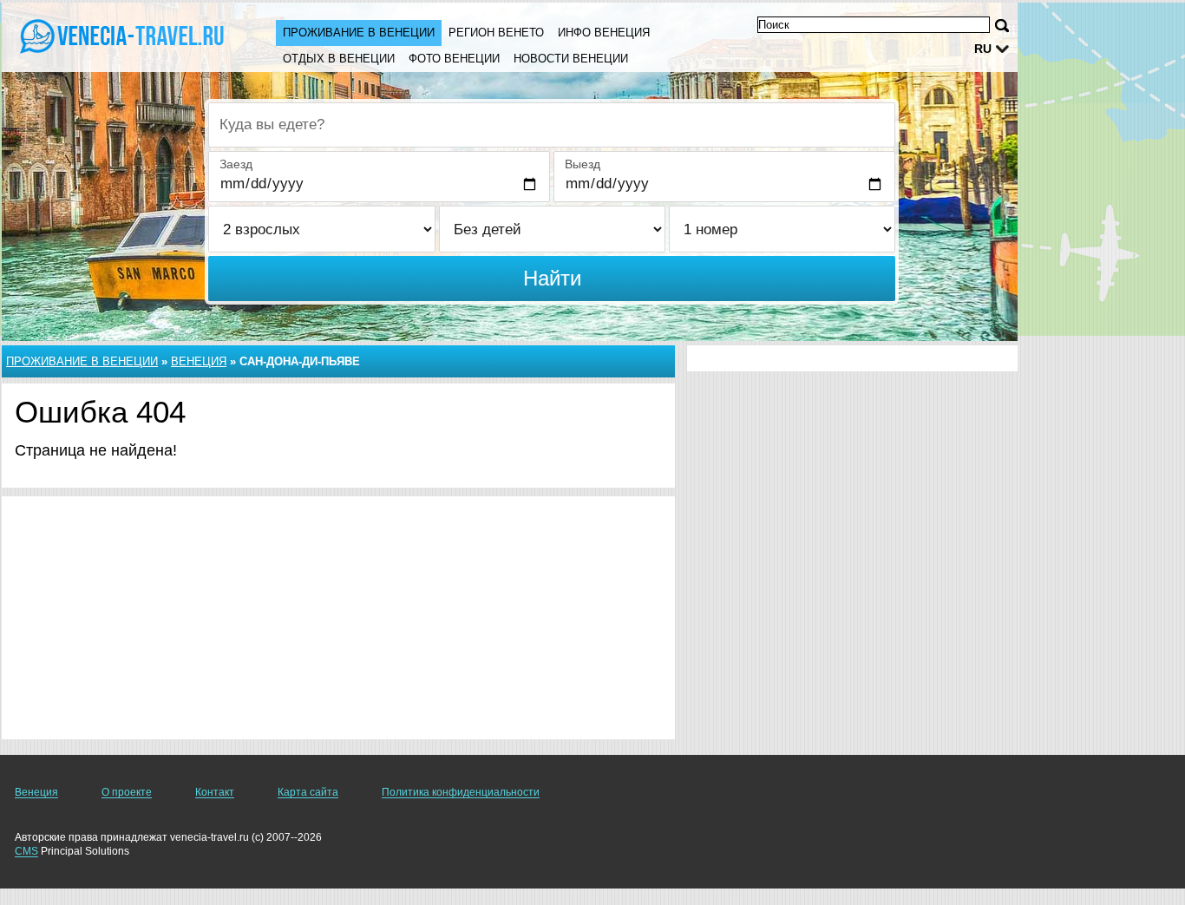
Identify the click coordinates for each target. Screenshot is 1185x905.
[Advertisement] (338, 617)
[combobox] (551, 125)
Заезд (235, 164)
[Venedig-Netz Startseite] (121, 36)
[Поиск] (1002, 25)
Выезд (582, 164)
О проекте (126, 792)
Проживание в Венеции (359, 32)
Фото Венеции (454, 58)
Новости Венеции (571, 58)
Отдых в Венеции (339, 58)
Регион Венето (496, 32)
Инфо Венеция (604, 32)
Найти (552, 278)
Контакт (214, 792)
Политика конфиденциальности (461, 792)
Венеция (198, 361)
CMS (26, 851)
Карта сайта (308, 792)
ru (983, 49)
